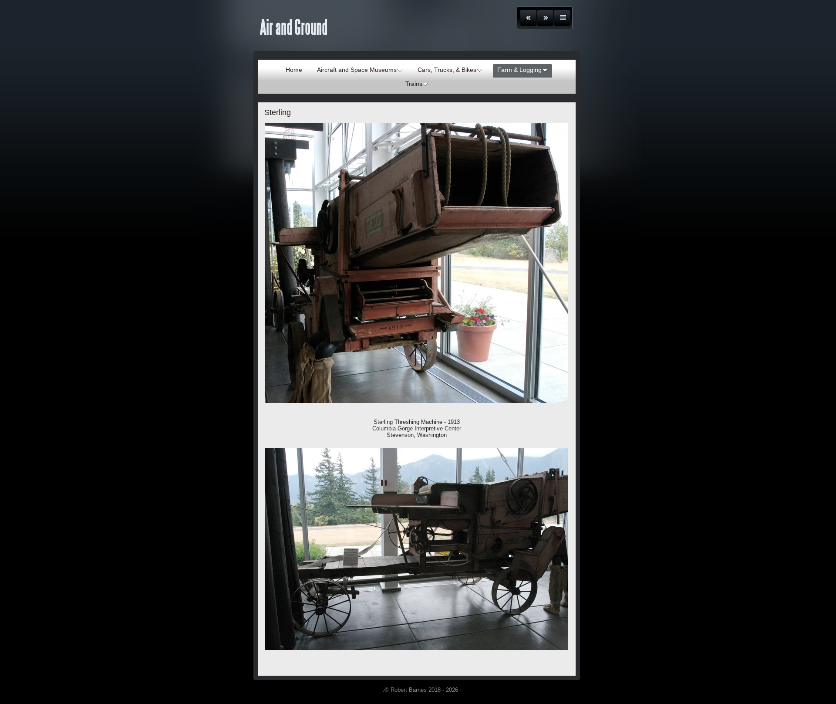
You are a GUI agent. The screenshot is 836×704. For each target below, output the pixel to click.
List (562, 18)
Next (545, 18)
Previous (528, 18)
